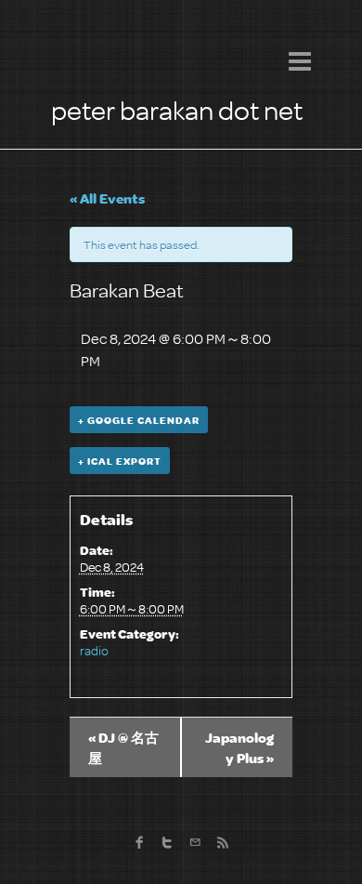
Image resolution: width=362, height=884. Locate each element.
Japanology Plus (239, 747)
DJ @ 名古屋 (123, 747)
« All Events (107, 198)
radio (94, 650)
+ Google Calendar (139, 420)
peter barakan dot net (177, 109)
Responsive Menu (300, 61)
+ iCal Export (120, 460)
